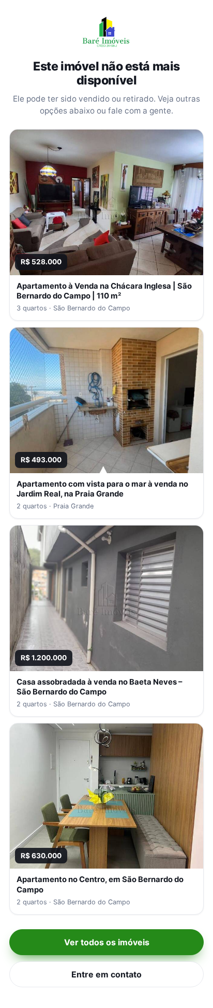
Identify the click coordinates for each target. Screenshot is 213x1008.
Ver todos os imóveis (106, 942)
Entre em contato (106, 974)
